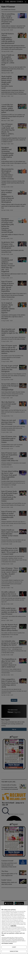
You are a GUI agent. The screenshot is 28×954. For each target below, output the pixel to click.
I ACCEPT (14, 947)
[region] (14, 929)
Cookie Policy (13, 925)
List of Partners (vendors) (7, 943)
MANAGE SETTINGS (14, 951)
